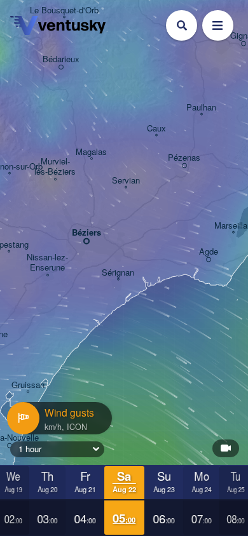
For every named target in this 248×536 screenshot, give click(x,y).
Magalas (91, 152)
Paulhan (201, 107)
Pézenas (184, 157)
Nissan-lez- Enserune (47, 262)
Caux (156, 128)
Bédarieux (61, 59)
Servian (126, 180)
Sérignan (118, 272)
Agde (208, 251)
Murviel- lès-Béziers (55, 166)
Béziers (86, 232)
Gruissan (28, 385)
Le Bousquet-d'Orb (64, 10)
